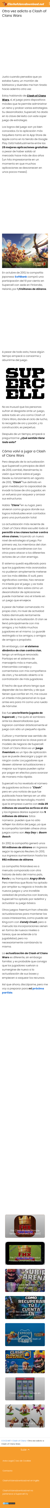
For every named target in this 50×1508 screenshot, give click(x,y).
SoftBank (21, 276)
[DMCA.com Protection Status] (9, 1504)
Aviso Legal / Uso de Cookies (17, 1460)
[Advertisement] (25, 45)
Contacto (7, 1470)
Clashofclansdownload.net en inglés (21, 1480)
